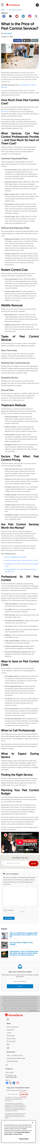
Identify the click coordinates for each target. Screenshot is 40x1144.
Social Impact (11, 1041)
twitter (28, 40)
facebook (18, 40)
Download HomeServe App (16, 1058)
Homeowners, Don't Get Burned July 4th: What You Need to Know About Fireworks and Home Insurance (24, 953)
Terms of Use (18, 1134)
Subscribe (24, 1094)
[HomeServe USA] (15, 5)
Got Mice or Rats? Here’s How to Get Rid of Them (21, 560)
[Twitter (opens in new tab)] (10, 1083)
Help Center (9, 1072)
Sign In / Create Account (15, 1055)
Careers (9, 1033)
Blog (2, 10)
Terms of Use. (33, 1010)
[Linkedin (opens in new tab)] (14, 1083)
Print (36, 40)
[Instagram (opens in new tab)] (17, 1083)
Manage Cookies (24, 1138)
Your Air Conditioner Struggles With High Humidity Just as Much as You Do (24, 935)
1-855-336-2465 (11, 1077)
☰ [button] (2, 5)
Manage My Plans (12, 1061)
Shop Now (33, 863)
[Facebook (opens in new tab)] (7, 1083)
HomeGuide (5, 111)
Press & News (11, 1038)
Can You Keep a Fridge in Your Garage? (21, 943)
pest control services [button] (15, 10)
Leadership (10, 1030)
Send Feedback (9, 918)
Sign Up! (20, 986)
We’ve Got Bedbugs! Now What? (15, 557)
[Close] (33, 1122)
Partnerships (11, 1036)
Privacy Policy (20, 1132)
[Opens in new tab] (3, 17)
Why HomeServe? (13, 1027)
